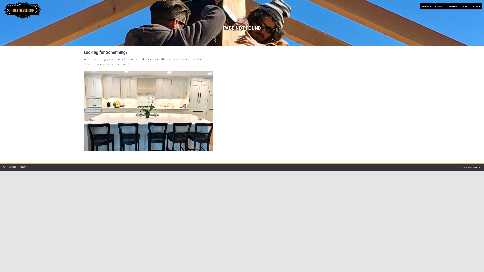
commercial (178, 59)
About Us (438, 6)
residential (193, 59)
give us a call (108, 64)
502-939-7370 (4, 166)
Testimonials (451, 6)
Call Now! (476, 6)
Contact (464, 6)
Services (426, 6)
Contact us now (91, 64)
